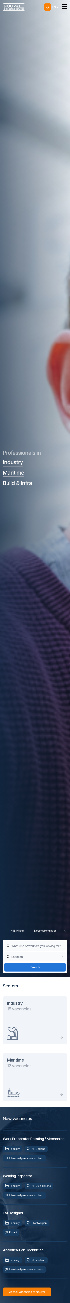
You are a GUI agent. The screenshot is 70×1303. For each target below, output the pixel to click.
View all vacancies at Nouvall (27, 1292)
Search (35, 967)
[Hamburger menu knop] (63, 7)
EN (54, 7)
